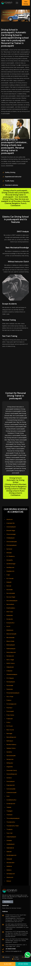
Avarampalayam (11, 527)
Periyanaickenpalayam (12, 693)
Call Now (8, 964)
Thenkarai (9, 814)
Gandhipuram (10, 567)
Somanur (9, 777)
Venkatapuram (10, 873)
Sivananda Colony (11, 770)
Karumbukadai (10, 593)
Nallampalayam (10, 648)
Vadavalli (8, 851)
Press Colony (10, 715)
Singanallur (9, 766)
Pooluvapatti (10, 711)
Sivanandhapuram (11, 774)
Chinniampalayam (11, 545)
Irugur (8, 575)
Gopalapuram (10, 571)
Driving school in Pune (15, 491)
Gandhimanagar (10, 563)
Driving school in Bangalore (15, 487)
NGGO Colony (10, 663)
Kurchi (8, 626)
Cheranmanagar (11, 534)
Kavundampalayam (11, 600)
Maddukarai (9, 630)
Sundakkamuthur (11, 800)
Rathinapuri (9, 741)
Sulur (8, 796)
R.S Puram (9, 726)
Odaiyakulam (10, 667)
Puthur (8, 722)
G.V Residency (10, 556)
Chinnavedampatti (11, 541)
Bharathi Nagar (10, 530)
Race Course (10, 730)
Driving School (15, 478)
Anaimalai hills (10, 523)
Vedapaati (9, 859)
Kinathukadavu (10, 608)
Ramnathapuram (11, 737)
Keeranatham (10, 604)
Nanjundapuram (11, 652)
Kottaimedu (9, 615)
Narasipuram (10, 656)
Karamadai (9, 589)
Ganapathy (9, 560)
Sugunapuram (10, 785)
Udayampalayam (11, 837)
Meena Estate (10, 641)
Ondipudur (9, 671)
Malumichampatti (11, 634)
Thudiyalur (9, 829)
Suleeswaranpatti (11, 792)
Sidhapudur (9, 763)
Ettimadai (9, 552)
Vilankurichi (9, 877)
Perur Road (9, 696)
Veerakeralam (10, 862)
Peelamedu (9, 689)
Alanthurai (9, 519)
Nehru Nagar (10, 659)
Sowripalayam (10, 781)
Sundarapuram (10, 803)
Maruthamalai (10, 637)
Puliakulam (9, 718)
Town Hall (9, 833)
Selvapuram (9, 759)
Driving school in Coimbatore (15, 494)
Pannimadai (9, 685)
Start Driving (26, 3)
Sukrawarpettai (10, 789)
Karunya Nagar (10, 597)
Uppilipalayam (10, 844)
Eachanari (9, 549)
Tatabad (8, 807)
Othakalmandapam (11, 674)
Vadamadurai (10, 848)
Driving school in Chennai (15, 489)
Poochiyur (9, 707)
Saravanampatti (10, 755)
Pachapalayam (10, 682)
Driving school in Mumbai (15, 484)
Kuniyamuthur (10, 623)
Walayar (8, 881)
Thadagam (9, 811)
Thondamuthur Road (12, 825)
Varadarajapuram (11, 855)
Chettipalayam (10, 538)
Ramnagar (9, 733)
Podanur (8, 700)
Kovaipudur (9, 619)
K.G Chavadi (9, 578)
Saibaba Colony (10, 748)
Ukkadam (9, 840)
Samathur (9, 752)
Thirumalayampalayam (12, 818)
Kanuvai (8, 586)
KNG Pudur (9, 611)
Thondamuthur (10, 822)
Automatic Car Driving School (15, 481)
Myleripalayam (10, 645)
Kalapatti (8, 582)
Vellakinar (9, 866)
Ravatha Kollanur (11, 744)
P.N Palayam (10, 678)
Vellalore (8, 870)
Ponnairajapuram (11, 704)
